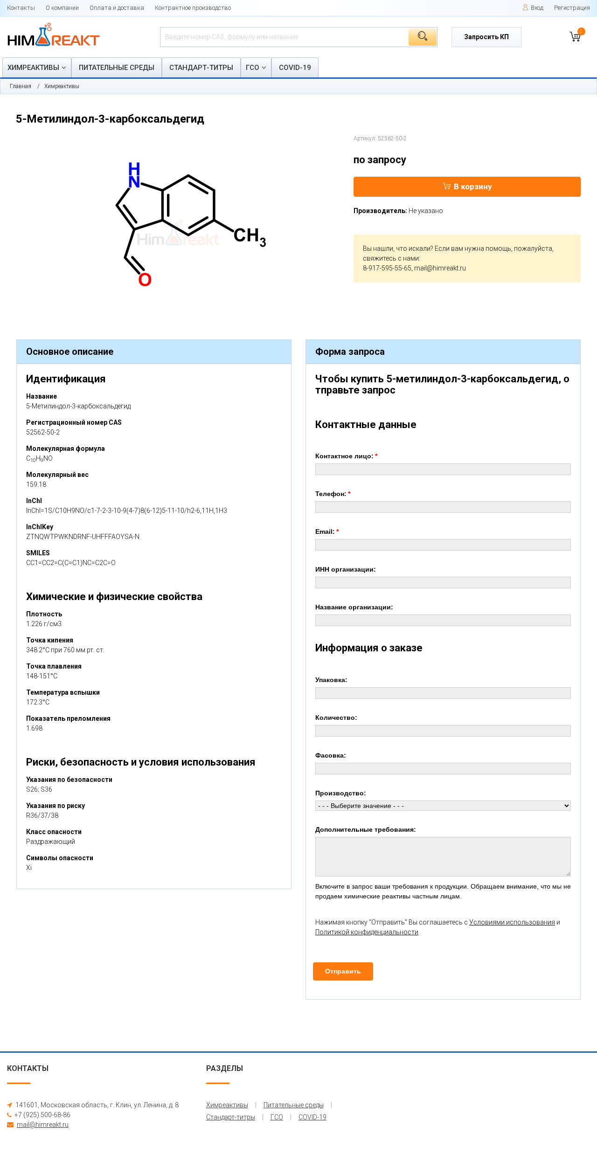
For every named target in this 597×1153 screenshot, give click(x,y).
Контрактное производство (193, 7)
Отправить (343, 971)
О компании (62, 7)
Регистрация (572, 7)
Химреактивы (33, 67)
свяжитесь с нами (391, 258)
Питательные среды (116, 67)
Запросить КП (486, 37)
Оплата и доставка (117, 7)
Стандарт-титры (201, 67)
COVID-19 (295, 67)
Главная (20, 86)
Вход (537, 7)
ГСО (252, 67)
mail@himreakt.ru (440, 268)
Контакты (21, 7)
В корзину (473, 186)
